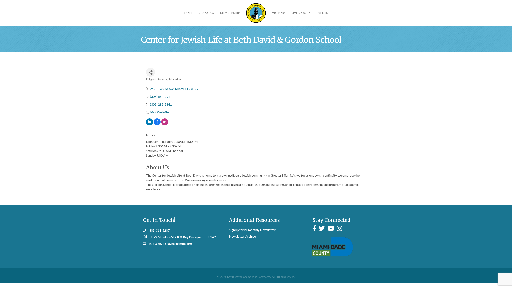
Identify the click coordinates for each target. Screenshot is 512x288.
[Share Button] (150, 72)
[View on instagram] (164, 124)
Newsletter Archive (242, 236)
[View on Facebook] (157, 124)
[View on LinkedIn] (149, 124)
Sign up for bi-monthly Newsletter (252, 230)
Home (188, 12)
